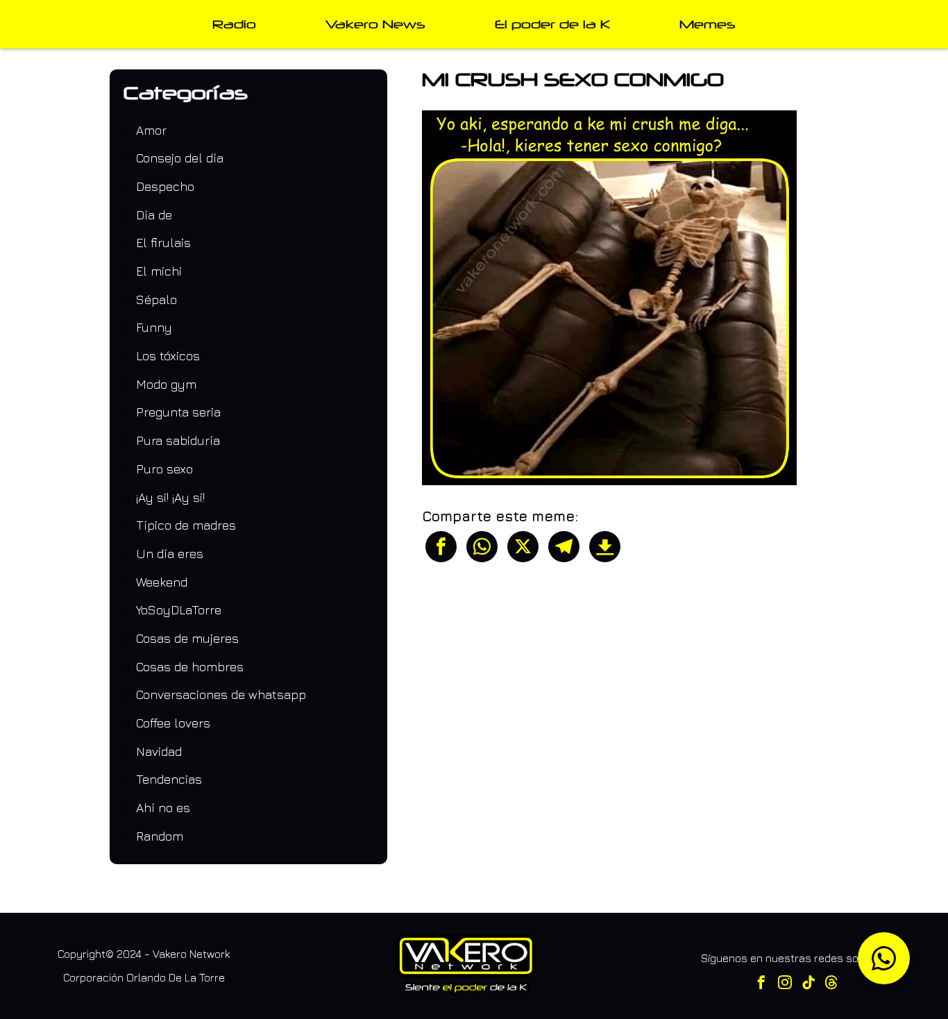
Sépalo (156, 299)
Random (159, 836)
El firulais (163, 242)
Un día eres (169, 553)
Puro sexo (164, 469)
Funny (154, 327)
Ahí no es (163, 807)
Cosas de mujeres (187, 638)
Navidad (159, 751)
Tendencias (169, 779)
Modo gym (166, 384)
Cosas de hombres (190, 666)
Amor (151, 130)
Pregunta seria (178, 412)
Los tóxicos (168, 355)
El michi (159, 271)
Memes (707, 24)
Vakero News (375, 24)
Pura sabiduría (178, 440)
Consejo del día (179, 158)
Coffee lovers (173, 723)
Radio (234, 24)
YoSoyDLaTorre (178, 610)
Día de (154, 215)
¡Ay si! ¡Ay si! (170, 497)
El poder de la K (552, 24)
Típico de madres (186, 525)
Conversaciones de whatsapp (221, 694)
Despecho (165, 186)
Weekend (161, 582)
